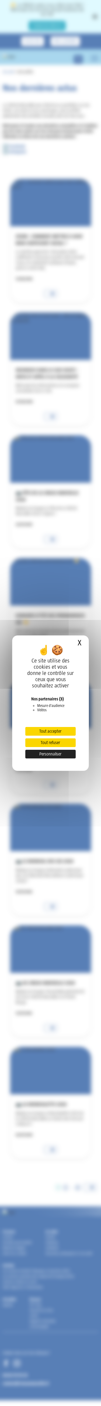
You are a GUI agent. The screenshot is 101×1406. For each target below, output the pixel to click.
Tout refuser (50, 742)
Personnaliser (50, 754)
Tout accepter (50, 731)
